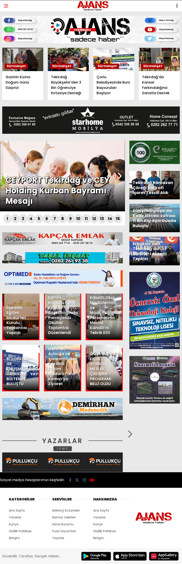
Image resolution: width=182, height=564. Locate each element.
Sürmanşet (16, 54)
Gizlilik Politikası (21, 100)
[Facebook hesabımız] (26, 556)
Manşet (13, 36)
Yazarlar (15, 64)
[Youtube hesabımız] (101, 556)
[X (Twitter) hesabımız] (51, 556)
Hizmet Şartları (20, 90)
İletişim (13, 72)
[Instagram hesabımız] (76, 556)
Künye (12, 82)
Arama (140, 21)
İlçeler (12, 46)
